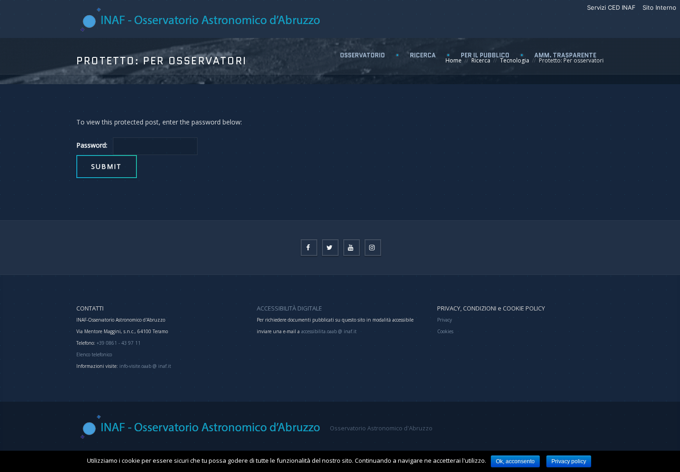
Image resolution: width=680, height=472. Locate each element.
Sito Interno (659, 7)
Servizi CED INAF (611, 7)
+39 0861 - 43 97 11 (118, 343)
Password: (91, 145)
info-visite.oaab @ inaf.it (145, 366)
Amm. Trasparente (565, 55)
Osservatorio (362, 55)
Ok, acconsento (515, 461)
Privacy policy (568, 461)
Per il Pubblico (485, 55)
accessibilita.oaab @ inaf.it (329, 331)
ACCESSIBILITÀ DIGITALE (289, 308)
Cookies (445, 331)
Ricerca (423, 55)
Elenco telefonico (94, 354)
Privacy (444, 320)
